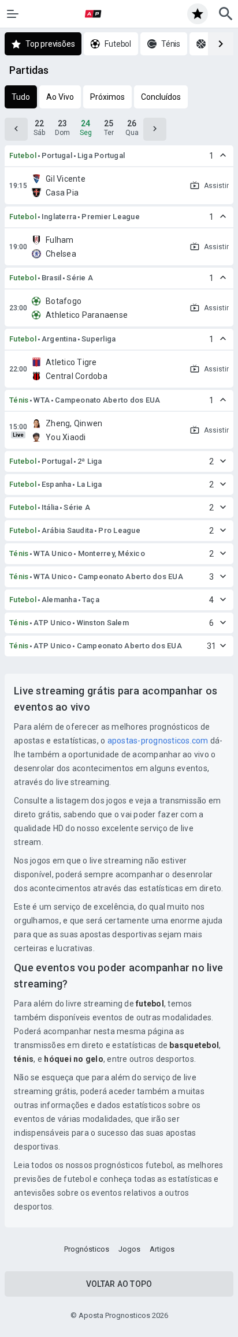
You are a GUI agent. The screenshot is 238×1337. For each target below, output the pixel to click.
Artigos (162, 1249)
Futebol (22, 155)
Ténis (18, 400)
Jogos (129, 1249)
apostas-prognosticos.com (158, 740)
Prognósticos (86, 1249)
